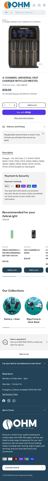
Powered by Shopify (26, 475)
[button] (39, 5)
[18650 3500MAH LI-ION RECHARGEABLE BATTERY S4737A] (12, 234)
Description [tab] (7, 152)
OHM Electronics (8, 85)
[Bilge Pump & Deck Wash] (33, 306)
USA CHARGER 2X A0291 (32, 251)
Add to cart (32, 105)
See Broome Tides (10, 394)
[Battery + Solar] (12, 306)
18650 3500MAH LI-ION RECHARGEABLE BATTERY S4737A (11, 253)
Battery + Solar (12, 319)
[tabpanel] (24, 162)
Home (4, 20)
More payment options (24, 118)
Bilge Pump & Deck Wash (34, 321)
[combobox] (24, 12)
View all (5, 219)
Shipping (15, 94)
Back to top (24, 354)
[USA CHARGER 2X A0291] (33, 234)
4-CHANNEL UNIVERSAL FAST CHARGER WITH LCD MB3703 (21, 22)
